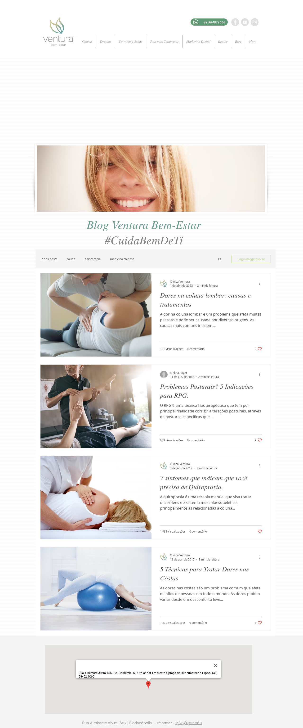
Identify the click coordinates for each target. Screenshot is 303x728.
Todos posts (48, 259)
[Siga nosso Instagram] (254, 22)
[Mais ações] (261, 283)
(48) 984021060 (188, 723)
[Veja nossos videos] (245, 22)
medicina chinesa (122, 259)
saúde (71, 259)
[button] (220, 259)
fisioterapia (93, 259)
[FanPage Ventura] (235, 22)
